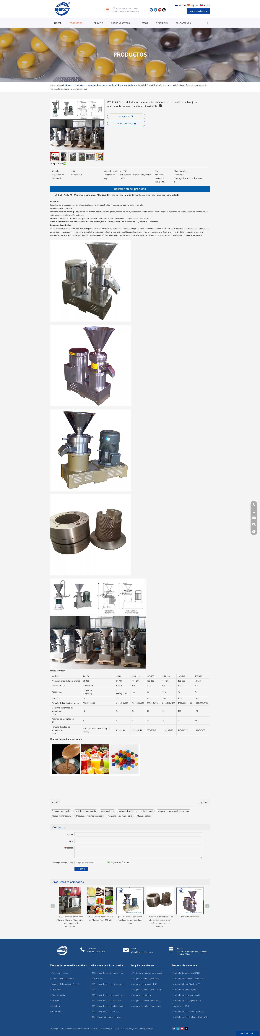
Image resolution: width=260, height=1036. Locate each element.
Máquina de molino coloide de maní (173, 811)
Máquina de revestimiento (62, 978)
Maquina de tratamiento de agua (106, 1017)
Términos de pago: (109, 176)
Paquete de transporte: (160, 180)
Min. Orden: (160, 174)
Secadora (55, 1006)
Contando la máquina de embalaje (148, 973)
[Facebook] (151, 10)
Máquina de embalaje (142, 965)
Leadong (141, 1028)
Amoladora (56, 989)
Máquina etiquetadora (142, 995)
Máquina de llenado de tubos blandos (108, 1006)
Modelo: (55, 171)
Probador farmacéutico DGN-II (186, 973)
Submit (82, 868)
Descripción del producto (130, 189)
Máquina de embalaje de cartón (147, 1006)
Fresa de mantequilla (61, 811)
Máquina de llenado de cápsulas (65, 984)
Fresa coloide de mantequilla (119, 816)
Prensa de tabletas (59, 973)
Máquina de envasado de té (145, 984)
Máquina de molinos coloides (89, 816)
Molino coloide (107, 811)
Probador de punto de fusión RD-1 (188, 1011)
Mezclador (56, 1000)
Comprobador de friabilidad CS (186, 984)
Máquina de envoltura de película (147, 1000)
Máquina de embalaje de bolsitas (147, 989)
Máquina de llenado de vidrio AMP (107, 1000)
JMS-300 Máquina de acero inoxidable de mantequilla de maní (130, 919)
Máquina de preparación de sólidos (68, 965)
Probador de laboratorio (185, 965)
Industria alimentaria (190, 916)
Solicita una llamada (198, 11)
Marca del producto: (112, 171)
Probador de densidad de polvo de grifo (190, 1017)
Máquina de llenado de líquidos (107, 965)
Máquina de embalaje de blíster (146, 978)
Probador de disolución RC (185, 989)
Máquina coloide (144, 816)
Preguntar (124, 116)
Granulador (56, 1011)
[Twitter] (164, 10)
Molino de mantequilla (61, 816)
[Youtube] (159, 10)
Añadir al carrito (125, 123)
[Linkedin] (155, 10)
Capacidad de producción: (58, 176)
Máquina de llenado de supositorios (107, 995)
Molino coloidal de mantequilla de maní (135, 811)
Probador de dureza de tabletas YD (188, 978)
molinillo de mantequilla (85, 811)
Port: (157, 171)
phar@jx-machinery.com (128, 11)
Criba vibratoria (58, 995)
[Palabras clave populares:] (207, 23)
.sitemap (149, 1028)
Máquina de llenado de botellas (105, 1011)
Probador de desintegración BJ (186, 995)
